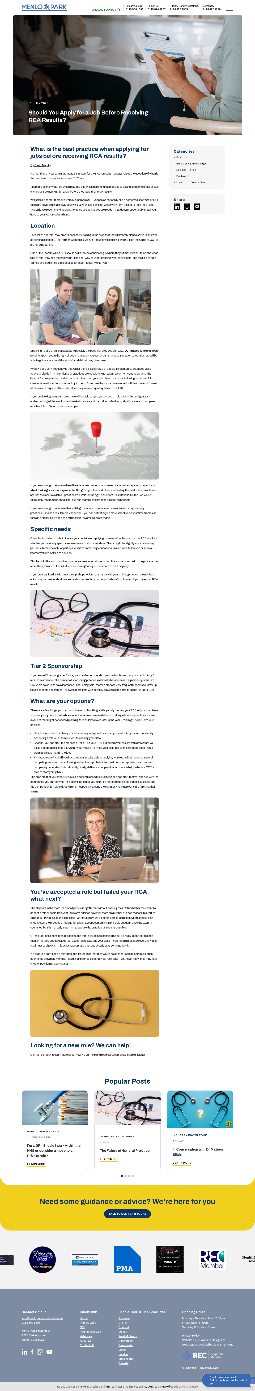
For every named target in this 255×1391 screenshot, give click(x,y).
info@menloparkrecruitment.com (42, 1318)
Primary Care (88, 1322)
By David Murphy (40, 165)
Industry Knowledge (191, 163)
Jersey (122, 1331)
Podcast (182, 176)
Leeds (122, 1349)
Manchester (126, 1358)
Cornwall (123, 1327)
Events (181, 157)
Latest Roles (186, 170)
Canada (123, 1363)
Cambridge (125, 1345)
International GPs (90, 1331)
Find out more (189, 1386)
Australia (123, 1318)
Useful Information (191, 182)
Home (84, 1318)
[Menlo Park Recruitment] (44, 7)
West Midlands (127, 1336)
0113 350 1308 (134, 8)
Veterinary (86, 1336)
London (123, 1354)
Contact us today (41, 1054)
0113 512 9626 (212, 8)
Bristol (122, 1322)
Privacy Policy (191, 1335)
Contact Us (87, 1345)
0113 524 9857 (157, 8)
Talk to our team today (127, 1213)
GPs (82, 1327)
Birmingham (125, 1340)
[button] (122, 1176)
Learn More (36, 1164)
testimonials (119, 1054)
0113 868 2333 (184, 8)
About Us (85, 1340)
